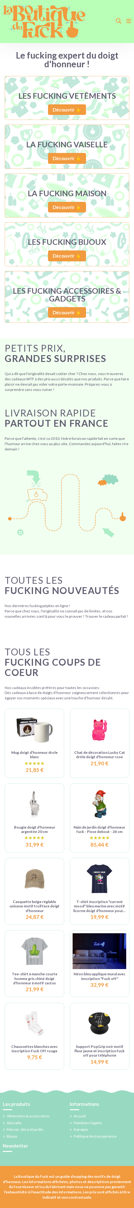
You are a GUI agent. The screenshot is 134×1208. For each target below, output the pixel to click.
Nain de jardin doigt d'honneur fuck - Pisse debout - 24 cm (99, 829)
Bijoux (12, 1136)
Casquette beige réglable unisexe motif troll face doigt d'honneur (35, 906)
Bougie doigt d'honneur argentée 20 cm (34, 829)
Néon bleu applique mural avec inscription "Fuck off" (99, 976)
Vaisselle (14, 1122)
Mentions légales (88, 1122)
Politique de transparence (95, 1136)
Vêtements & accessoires (28, 1116)
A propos (81, 1129)
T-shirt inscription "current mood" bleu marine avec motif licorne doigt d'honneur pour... (99, 906)
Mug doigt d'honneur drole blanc (34, 754)
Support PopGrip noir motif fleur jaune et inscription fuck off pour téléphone (99, 1051)
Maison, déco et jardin (25, 1129)
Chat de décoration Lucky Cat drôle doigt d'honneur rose (99, 754)
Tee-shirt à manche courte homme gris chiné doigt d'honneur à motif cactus (34, 978)
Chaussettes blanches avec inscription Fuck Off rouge (34, 1048)
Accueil (80, 1116)
